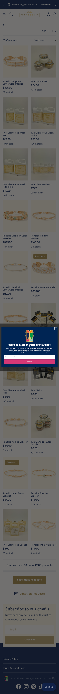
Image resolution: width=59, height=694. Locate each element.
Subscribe (29, 361)
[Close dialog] (55, 328)
